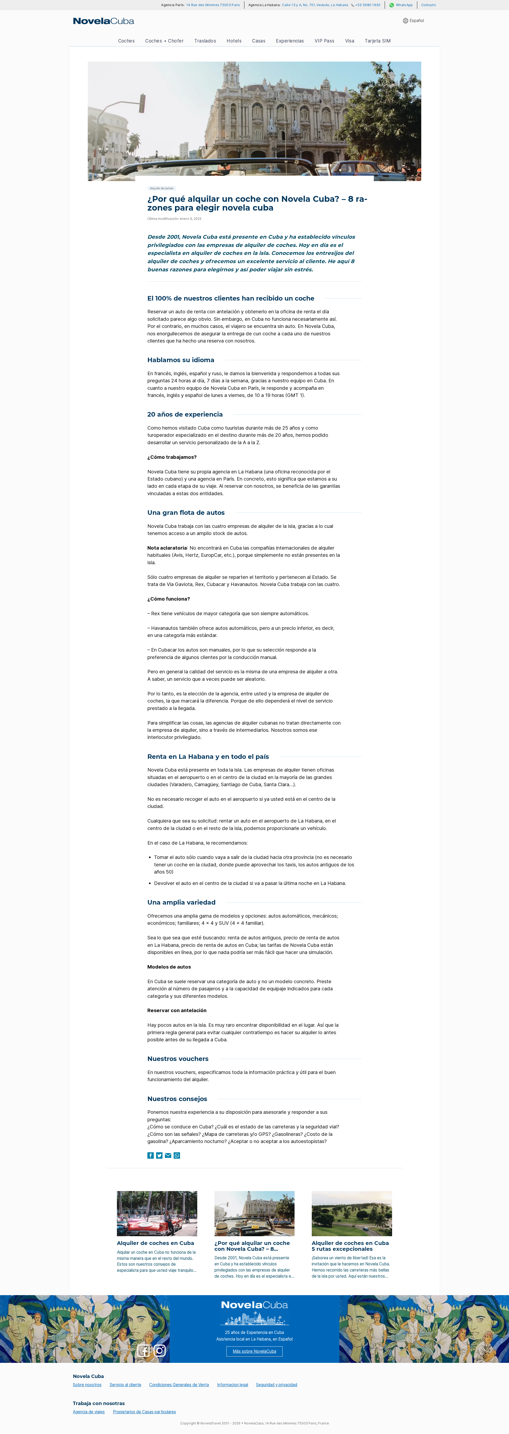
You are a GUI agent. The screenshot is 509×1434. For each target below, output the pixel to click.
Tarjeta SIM (378, 41)
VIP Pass (325, 41)
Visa (349, 41)
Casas (258, 41)
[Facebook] (150, 1155)
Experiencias (290, 41)
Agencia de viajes (89, 1411)
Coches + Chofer (164, 41)
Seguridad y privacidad (276, 1384)
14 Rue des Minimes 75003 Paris (213, 5)
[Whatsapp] (177, 1155)
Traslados (205, 41)
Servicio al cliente (125, 1384)
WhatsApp (404, 5)
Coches (126, 41)
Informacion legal (232, 1384)
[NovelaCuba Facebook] (143, 1351)
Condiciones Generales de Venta (179, 1384)
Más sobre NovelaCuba (254, 1351)
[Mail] (168, 1155)
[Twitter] (159, 1155)
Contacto (428, 5)
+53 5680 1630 (368, 5)
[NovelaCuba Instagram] (159, 1351)
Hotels (234, 41)
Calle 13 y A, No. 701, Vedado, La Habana (315, 5)
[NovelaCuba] (103, 20)
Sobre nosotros (87, 1384)
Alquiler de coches (161, 188)
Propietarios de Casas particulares (144, 1411)
